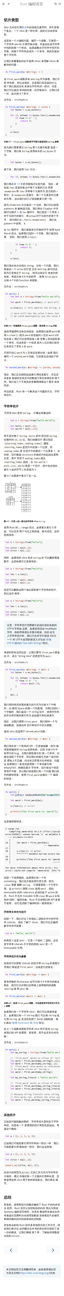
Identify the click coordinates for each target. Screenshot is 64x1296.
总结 (7, 1197)
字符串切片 (11, 406)
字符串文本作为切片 (15, 912)
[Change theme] (8, 4)
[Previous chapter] (11, 1250)
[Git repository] (60, 4)
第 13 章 (18, 184)
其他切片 (10, 1115)
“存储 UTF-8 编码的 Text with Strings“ (29, 641)
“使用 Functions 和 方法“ (25, 1023)
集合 (24, 27)
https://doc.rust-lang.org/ (34, 1273)
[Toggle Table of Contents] (3, 4)
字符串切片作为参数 (15, 956)
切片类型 (11, 19)
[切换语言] (56, 4)
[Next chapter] (53, 1250)
